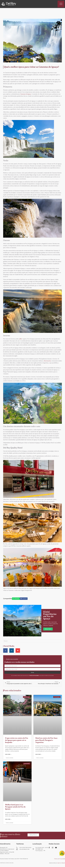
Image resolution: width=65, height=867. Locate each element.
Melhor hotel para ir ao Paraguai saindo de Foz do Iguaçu (15, 807)
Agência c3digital (61, 862)
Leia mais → (8, 754)
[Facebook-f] (5, 650)
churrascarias (47, 361)
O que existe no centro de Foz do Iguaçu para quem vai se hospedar (16, 740)
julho (20, 339)
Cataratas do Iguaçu (25, 94)
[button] (16, 598)
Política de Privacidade (59, 858)
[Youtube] (18, 650)
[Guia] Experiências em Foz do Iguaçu (49, 615)
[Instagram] (11, 650)
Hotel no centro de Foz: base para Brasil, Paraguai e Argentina (46, 740)
